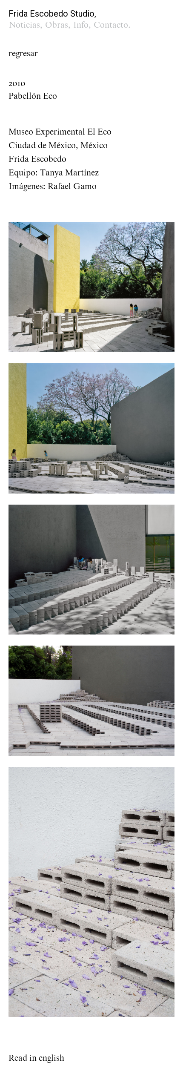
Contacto (111, 25)
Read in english (36, 1058)
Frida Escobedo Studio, (52, 14)
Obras (56, 25)
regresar (23, 54)
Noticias (24, 25)
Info (81, 25)
